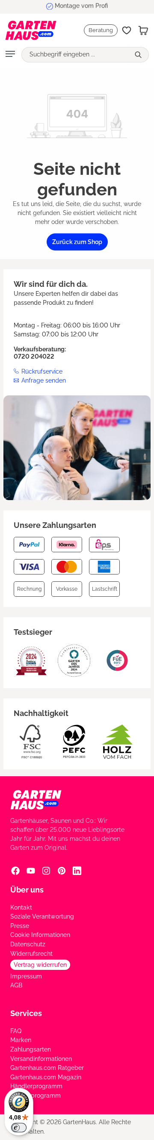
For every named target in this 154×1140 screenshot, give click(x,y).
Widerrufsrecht (31, 953)
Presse (19, 925)
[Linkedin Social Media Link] (77, 870)
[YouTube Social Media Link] (31, 870)
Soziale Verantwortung (42, 916)
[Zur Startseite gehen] (26, 30)
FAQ (15, 1031)
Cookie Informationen (40, 934)
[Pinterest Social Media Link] (61, 870)
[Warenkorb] (143, 30)
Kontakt (21, 907)
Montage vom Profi (81, 6)
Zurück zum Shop (77, 242)
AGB (16, 985)
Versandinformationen (41, 1058)
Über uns (27, 889)
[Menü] (10, 54)
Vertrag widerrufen (40, 964)
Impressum (26, 976)
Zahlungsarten (30, 1049)
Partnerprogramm (35, 1095)
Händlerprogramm (36, 1086)
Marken (20, 1040)
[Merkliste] (126, 30)
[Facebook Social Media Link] (15, 870)
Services (26, 1013)
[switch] (19, 1127)
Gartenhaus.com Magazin (45, 1077)
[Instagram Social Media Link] (46, 870)
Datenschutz (27, 944)
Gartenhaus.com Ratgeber (47, 1067)
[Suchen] (139, 54)
